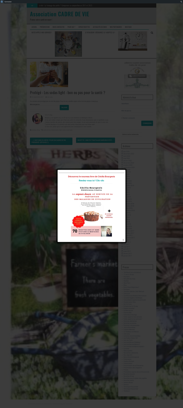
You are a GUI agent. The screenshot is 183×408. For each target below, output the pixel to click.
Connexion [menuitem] (8, 2)
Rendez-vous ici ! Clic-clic (91, 180)
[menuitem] (2, 1)
